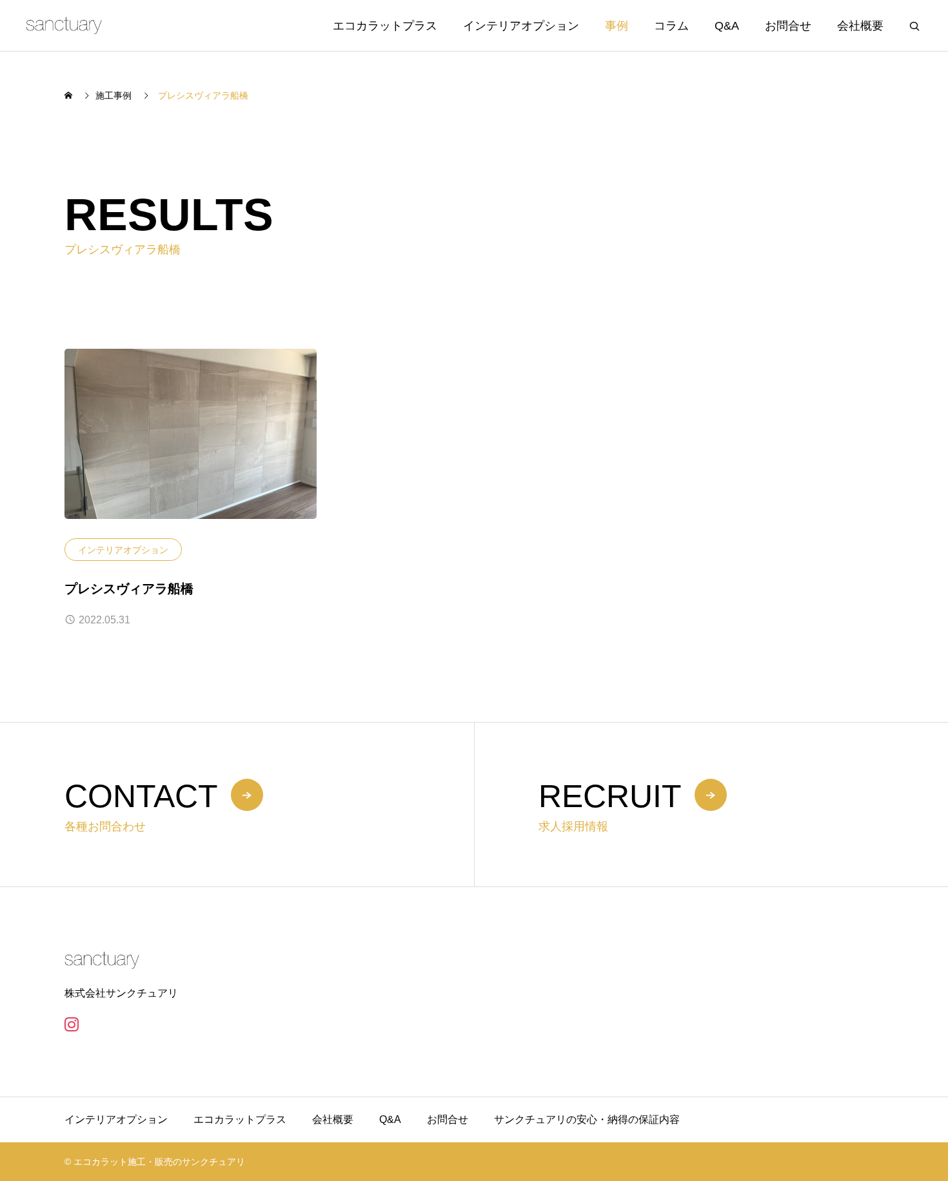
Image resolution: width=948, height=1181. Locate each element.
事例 (616, 25)
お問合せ (788, 25)
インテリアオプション (521, 25)
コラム (671, 25)
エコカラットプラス (385, 25)
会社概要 (860, 25)
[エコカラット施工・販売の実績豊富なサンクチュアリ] (64, 25)
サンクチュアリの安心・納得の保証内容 (587, 1119)
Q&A (727, 25)
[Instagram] (71, 1024)
